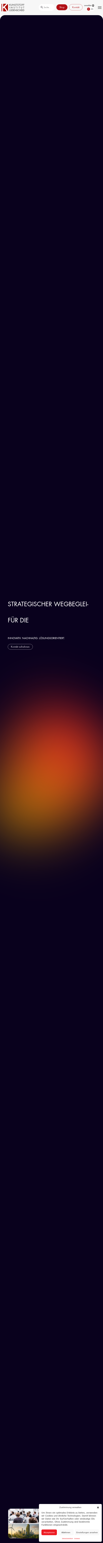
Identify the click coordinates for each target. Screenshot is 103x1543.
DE (88, 9)
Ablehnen (65, 1532)
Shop (61, 7)
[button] (98, 1507)
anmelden (88, 5)
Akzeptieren (49, 1532)
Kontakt (75, 7)
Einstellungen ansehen (87, 1532)
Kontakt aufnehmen (20, 646)
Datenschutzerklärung (67, 1538)
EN (92, 9)
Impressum (77, 1538)
